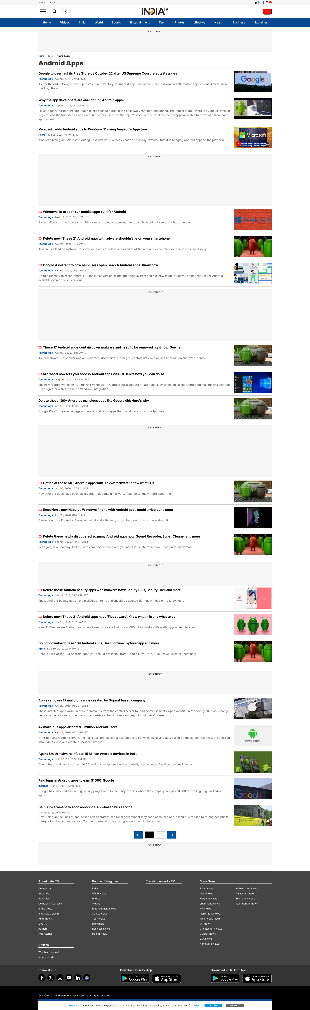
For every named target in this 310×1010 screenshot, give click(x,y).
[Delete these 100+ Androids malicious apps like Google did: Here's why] (253, 408)
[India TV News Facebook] (263, 2)
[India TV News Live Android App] (134, 978)
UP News (205, 923)
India (82, 22)
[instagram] (60, 977)
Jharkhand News (210, 903)
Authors (42, 928)
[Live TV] (267, 11)
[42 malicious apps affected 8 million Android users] (253, 735)
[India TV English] (155, 11)
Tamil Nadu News (210, 918)
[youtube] (68, 977)
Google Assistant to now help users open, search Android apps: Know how (100, 265)
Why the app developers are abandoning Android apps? (81, 100)
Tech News (98, 918)
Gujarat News (208, 933)
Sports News (99, 913)
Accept (214, 1005)
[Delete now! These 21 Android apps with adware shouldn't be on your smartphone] (253, 246)
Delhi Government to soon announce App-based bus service (85, 807)
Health (218, 22)
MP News (205, 908)
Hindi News (45, 918)
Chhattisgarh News (211, 928)
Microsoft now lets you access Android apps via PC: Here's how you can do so (103, 374)
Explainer (260, 22)
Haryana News (208, 898)
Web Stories (45, 933)
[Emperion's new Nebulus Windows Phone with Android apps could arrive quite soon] (253, 517)
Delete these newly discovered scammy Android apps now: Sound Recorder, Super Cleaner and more (121, 536)
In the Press (45, 908)
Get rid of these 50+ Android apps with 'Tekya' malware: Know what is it (98, 483)
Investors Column (48, 913)
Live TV (42, 923)
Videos (65, 22)
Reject (235, 1005)
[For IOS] (257, 978)
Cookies (70, 1005)
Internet (43, 785)
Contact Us (44, 888)
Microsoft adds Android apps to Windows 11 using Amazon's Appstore (92, 129)
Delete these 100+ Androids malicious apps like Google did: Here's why (93, 400)
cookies (195, 1005)
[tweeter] (51, 977)
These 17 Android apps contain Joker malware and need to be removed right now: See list (112, 347)
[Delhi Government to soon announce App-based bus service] (253, 815)
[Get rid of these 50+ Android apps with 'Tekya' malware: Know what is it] (253, 491)
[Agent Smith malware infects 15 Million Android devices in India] (253, 762)
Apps (41, 648)
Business (238, 22)
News (41, 134)
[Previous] (138, 835)
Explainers (98, 923)
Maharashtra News (247, 888)
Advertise (44, 898)
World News (99, 893)
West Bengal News (247, 903)
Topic (50, 55)
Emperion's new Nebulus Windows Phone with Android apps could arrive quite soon (108, 510)
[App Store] (166, 978)
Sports (116, 22)
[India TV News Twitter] (267, 2)
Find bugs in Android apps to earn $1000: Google (76, 780)
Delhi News (206, 893)
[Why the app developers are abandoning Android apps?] (253, 108)
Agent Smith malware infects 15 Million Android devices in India (87, 754)
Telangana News (245, 898)
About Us (43, 893)
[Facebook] (42, 977)
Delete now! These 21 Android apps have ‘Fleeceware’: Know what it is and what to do (109, 617)
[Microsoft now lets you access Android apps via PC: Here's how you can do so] (253, 382)
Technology (45, 78)
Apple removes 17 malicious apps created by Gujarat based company (92, 700)
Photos (180, 22)
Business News (101, 928)
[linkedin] (77, 977)
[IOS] (256, 2)
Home (47, 22)
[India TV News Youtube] (270, 2)
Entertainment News (104, 908)
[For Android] (225, 978)
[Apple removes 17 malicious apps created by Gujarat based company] (253, 708)
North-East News (210, 913)
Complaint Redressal (50, 903)
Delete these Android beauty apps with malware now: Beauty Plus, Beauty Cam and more (112, 590)
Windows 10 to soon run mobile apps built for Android (84, 212)
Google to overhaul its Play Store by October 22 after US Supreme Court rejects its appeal (108, 73)
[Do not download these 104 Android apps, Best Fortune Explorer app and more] (253, 651)
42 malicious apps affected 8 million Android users (77, 727)
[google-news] (86, 977)
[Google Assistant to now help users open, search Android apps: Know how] (253, 273)
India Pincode (46, 957)
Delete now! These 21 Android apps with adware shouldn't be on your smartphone (106, 238)
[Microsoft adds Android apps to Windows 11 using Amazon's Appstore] (253, 137)
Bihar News (206, 888)
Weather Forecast (48, 952)
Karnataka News (209, 943)
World (99, 22)
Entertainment (140, 22)
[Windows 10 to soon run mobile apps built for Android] (253, 219)
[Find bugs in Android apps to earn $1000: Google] (253, 788)
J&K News (206, 938)
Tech (162, 22)
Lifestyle (199, 22)
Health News (99, 933)
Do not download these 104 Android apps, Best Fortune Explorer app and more (98, 643)
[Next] (171, 835)
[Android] (259, 2)
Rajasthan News (245, 893)
